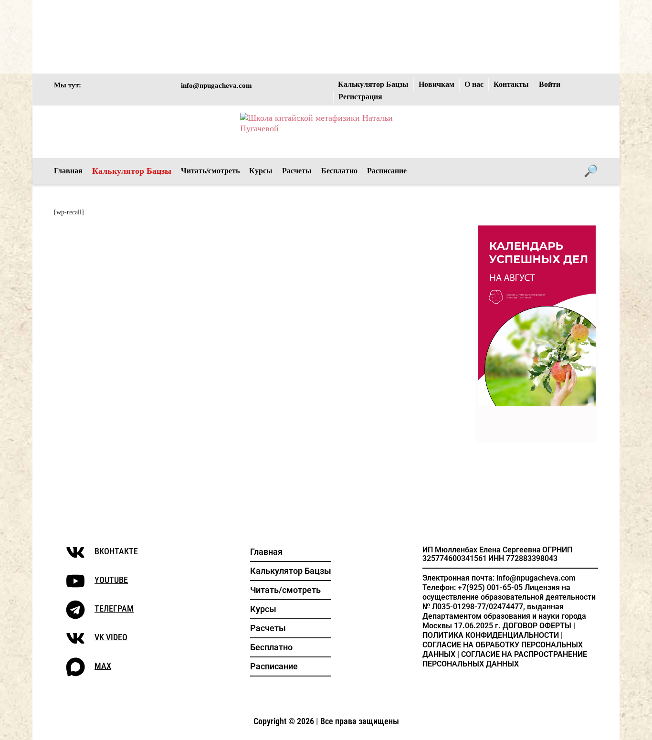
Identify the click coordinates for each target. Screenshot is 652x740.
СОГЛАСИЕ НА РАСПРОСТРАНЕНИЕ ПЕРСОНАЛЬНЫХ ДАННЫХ (504, 659)
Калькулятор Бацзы (373, 84)
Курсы (261, 171)
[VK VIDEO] (75, 638)
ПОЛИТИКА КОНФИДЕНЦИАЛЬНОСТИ (490, 635)
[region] (326, 37)
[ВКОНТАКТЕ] (75, 552)
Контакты (511, 84)
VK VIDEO (111, 637)
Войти (549, 84)
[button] (127, 37)
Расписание (387, 171)
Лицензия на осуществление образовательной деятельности (509, 592)
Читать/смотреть (210, 171)
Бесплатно (339, 171)
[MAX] (75, 667)
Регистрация (360, 97)
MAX (103, 666)
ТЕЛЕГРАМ (114, 608)
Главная (68, 171)
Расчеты (297, 171)
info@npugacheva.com (216, 85)
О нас (474, 84)
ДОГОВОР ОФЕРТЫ (537, 625)
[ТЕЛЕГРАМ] (75, 609)
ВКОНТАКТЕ (116, 551)
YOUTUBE (111, 580)
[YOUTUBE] (75, 581)
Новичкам (436, 84)
